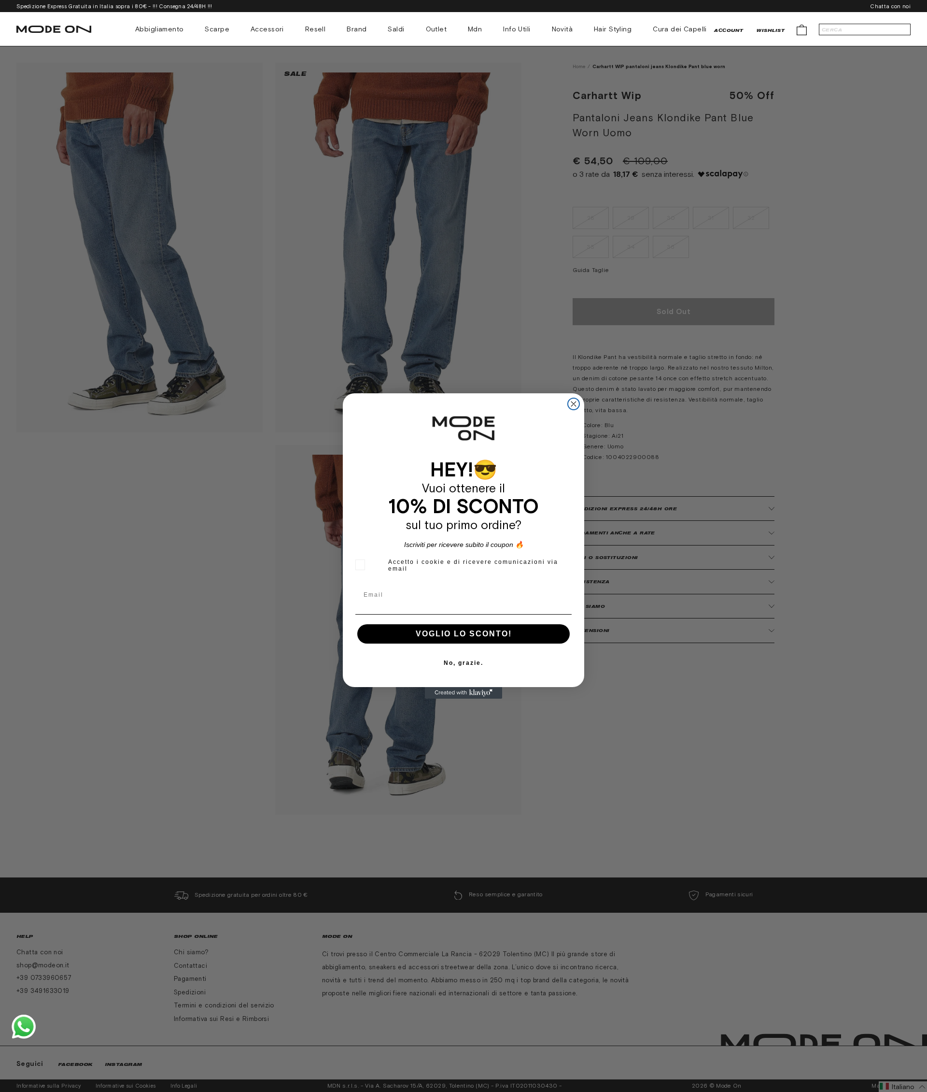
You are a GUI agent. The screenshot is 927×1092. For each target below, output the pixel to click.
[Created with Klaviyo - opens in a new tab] (463, 693)
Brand (356, 29)
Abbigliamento (159, 29)
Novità (562, 29)
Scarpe (217, 29)
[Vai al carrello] (802, 29)
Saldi (396, 29)
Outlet (436, 29)
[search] (865, 29)
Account (728, 30)
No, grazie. (463, 663)
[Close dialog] (573, 404)
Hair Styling (613, 29)
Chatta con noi (890, 6)
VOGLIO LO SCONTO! (464, 634)
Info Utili (516, 29)
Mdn (475, 29)
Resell (315, 29)
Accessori (267, 29)
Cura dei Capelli (680, 29)
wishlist (771, 30)
